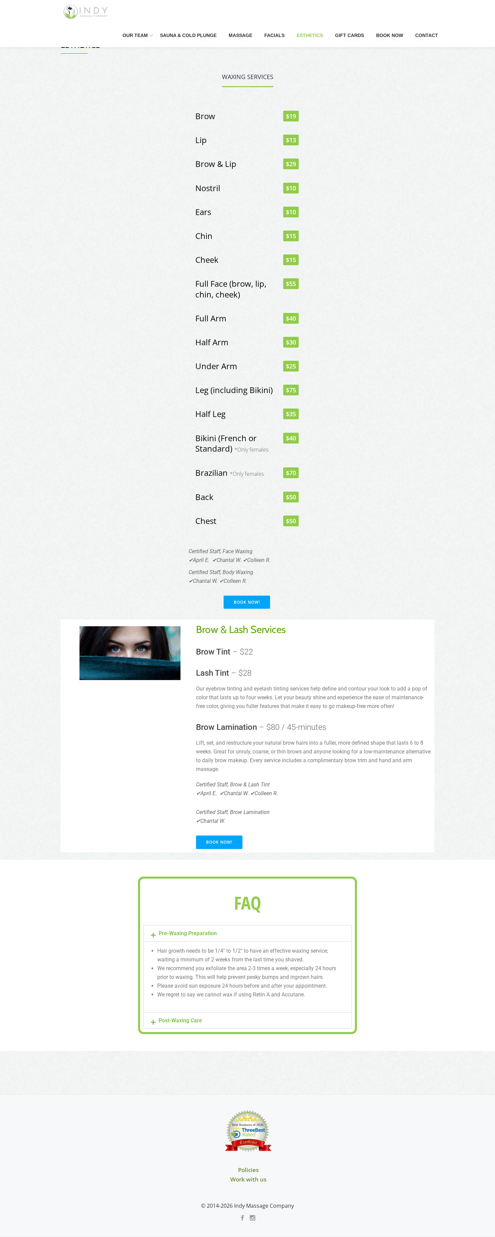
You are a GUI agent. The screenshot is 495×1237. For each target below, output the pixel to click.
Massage (240, 35)
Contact (426, 35)
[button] (247, 933)
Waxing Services (247, 77)
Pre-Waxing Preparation (188, 933)
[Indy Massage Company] (87, 12)
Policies (248, 1170)
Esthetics (310, 35)
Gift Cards (349, 35)
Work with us (248, 1179)
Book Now (389, 35)
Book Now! (247, 602)
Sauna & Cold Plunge (188, 35)
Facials (274, 35)
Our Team (135, 35)
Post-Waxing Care (180, 1020)
